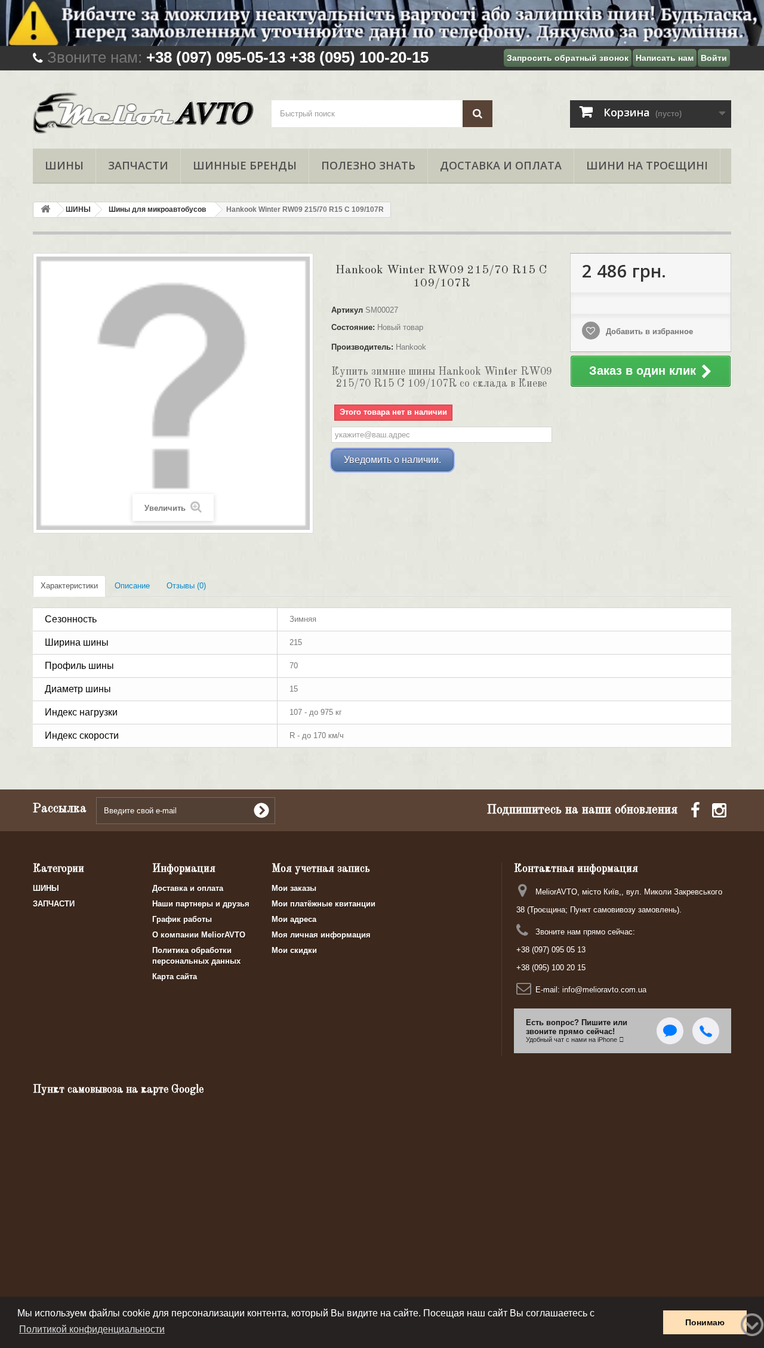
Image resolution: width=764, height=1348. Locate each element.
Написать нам (665, 58)
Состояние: (353, 327)
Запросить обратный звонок (568, 58)
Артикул (347, 310)
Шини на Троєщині (647, 165)
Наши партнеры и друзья (200, 903)
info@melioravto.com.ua (604, 989)
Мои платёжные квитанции (323, 903)
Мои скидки (294, 950)
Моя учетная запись (321, 868)
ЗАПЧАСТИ (138, 165)
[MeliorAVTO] (143, 113)
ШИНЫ (64, 165)
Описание (132, 585)
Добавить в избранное (648, 331)
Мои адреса (294, 919)
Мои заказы (294, 888)
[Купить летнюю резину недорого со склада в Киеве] (382, 23)
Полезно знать (368, 165)
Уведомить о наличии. (392, 460)
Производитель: (362, 347)
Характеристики (69, 585)
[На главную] (45, 209)
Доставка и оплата (501, 165)
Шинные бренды (245, 165)
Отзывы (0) (186, 585)
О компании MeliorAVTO (198, 934)
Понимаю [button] (705, 1322)
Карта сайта (174, 976)
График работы (182, 919)
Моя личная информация (321, 934)
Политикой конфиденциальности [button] (92, 1329)
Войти (714, 58)
